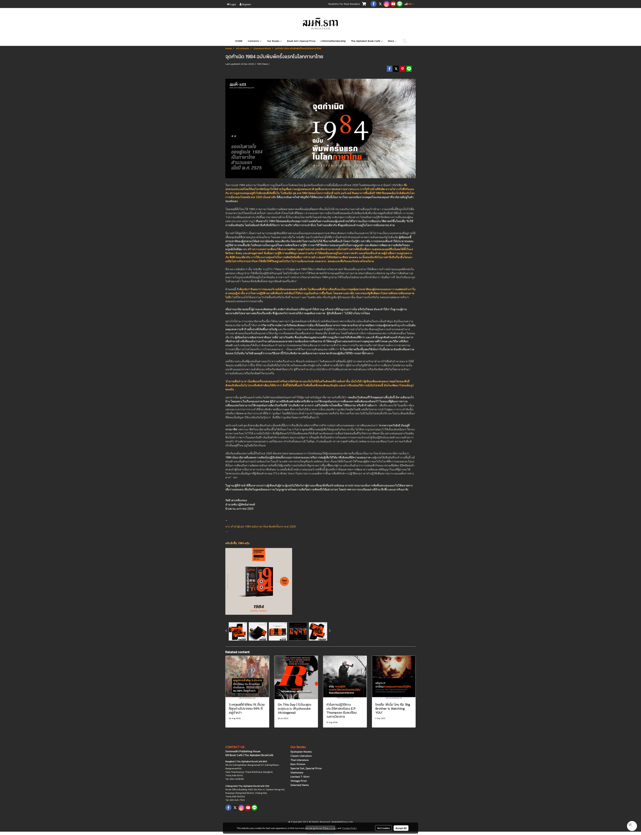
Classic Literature (301, 756)
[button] (404, 41)
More (391, 41)
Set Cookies (383, 827)
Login (232, 4)
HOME (239, 41)
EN (410, 4)
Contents (254, 41)
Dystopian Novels (301, 752)
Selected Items (299, 785)
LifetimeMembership (333, 41)
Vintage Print (298, 781)
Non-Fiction (297, 764)
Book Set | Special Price (301, 41)
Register (246, 4)
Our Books (273, 41)
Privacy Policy (330, 827)
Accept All (401, 827)
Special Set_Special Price (306, 768)
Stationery (296, 772)
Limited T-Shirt (299, 777)
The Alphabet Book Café (366, 41)
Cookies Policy (349, 827)
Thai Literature (299, 760)
